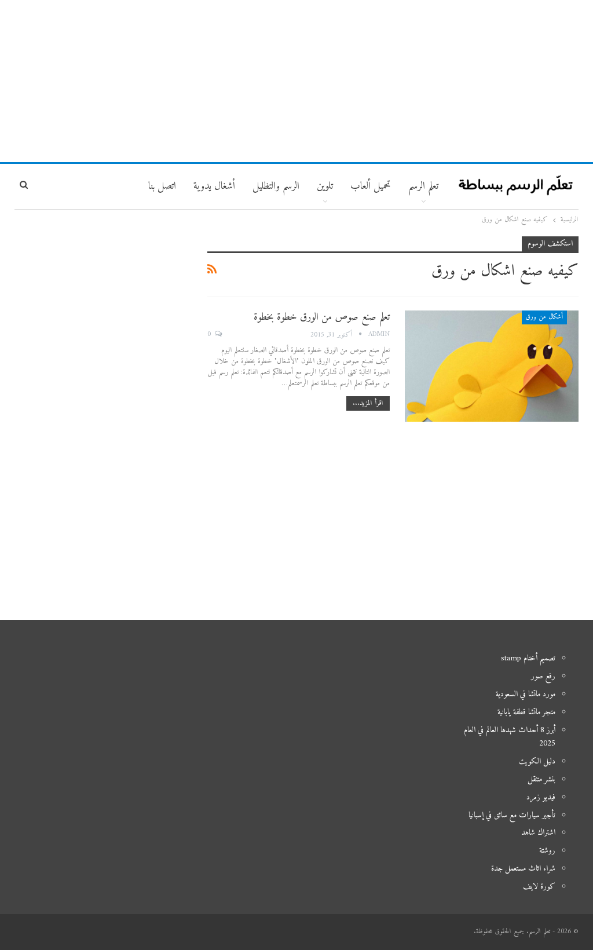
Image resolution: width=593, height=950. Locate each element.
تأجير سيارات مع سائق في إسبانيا (511, 815)
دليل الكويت (537, 761)
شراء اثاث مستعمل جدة (523, 868)
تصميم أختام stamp (528, 658)
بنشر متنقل (541, 779)
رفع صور (543, 676)
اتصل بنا (162, 186)
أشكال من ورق (544, 317)
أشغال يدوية (214, 186)
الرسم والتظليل (275, 186)
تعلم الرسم (423, 186)
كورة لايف (539, 886)
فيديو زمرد (540, 797)
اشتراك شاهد (538, 832)
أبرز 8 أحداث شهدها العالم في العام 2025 (509, 737)
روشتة (547, 850)
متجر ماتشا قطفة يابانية (526, 712)
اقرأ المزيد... (368, 403)
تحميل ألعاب (370, 186)
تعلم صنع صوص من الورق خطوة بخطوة (322, 317)
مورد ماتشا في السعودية (525, 694)
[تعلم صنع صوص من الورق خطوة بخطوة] (492, 366)
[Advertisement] (296, 81)
